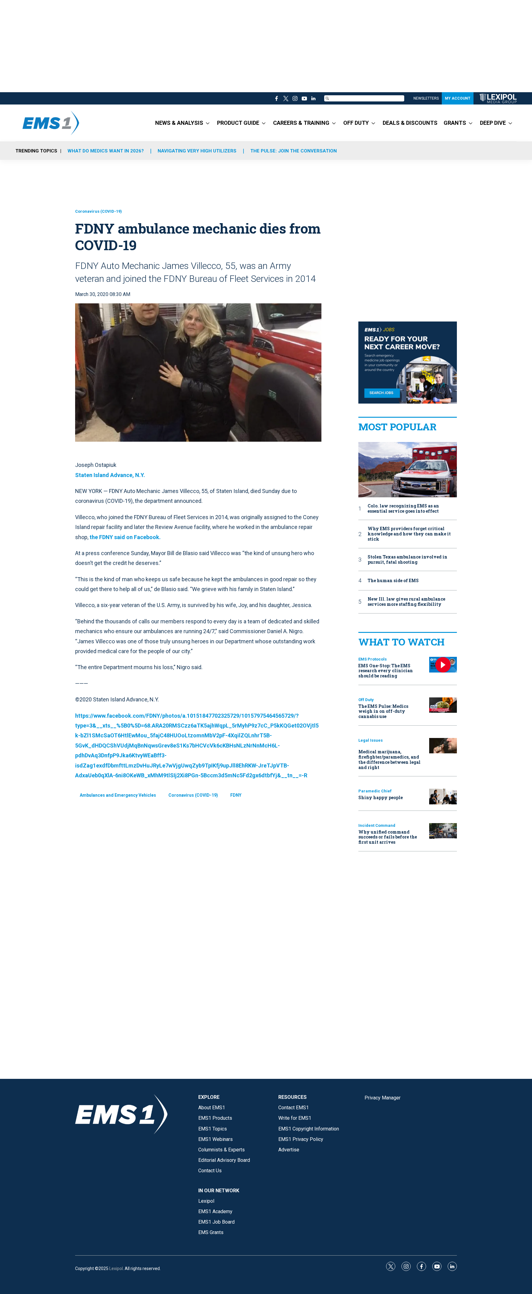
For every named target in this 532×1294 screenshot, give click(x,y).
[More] (207, 123)
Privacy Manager (383, 1098)
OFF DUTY (356, 123)
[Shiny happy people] (443, 796)
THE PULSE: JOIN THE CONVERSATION (293, 151)
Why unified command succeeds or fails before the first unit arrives (387, 837)
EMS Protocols (372, 659)
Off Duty (366, 699)
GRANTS (455, 123)
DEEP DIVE (493, 123)
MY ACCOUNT (457, 98)
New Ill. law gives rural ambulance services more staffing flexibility (406, 602)
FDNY (235, 795)
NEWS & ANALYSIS (179, 123)
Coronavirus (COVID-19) (98, 211)
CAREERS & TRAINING (301, 123)
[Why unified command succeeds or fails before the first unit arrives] (443, 831)
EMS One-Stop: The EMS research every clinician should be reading (385, 671)
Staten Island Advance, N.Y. (110, 475)
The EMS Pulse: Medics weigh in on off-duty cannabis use (383, 711)
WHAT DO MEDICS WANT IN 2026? (105, 151)
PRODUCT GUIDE (238, 123)
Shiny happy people (380, 797)
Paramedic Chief (375, 791)
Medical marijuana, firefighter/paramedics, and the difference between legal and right (389, 759)
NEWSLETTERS (426, 98)
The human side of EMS (393, 580)
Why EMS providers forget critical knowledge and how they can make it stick (409, 534)
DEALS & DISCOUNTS (410, 123)
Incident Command (376, 825)
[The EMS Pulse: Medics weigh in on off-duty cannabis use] (443, 705)
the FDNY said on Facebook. (125, 537)
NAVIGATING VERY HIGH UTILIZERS (197, 151)
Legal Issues (370, 740)
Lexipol (116, 1268)
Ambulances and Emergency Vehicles (118, 795)
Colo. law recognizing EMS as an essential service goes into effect (403, 508)
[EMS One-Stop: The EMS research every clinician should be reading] (443, 665)
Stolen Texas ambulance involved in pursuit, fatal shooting (407, 559)
